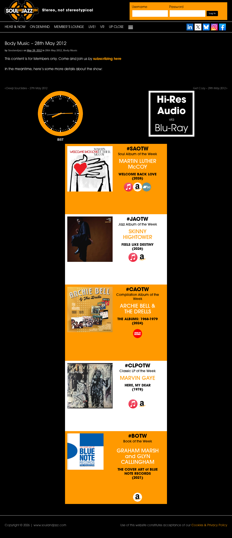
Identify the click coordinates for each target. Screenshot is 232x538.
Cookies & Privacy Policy (209, 525)
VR (102, 27)
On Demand (40, 27)
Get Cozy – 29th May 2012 (209, 88)
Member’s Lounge (69, 27)
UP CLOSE (116, 27)
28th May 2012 (53, 50)
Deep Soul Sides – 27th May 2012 (26, 88)
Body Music (70, 50)
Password (176, 7)
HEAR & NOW (15, 27)
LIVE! (92, 27)
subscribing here (107, 59)
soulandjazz (15, 50)
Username (139, 7)
